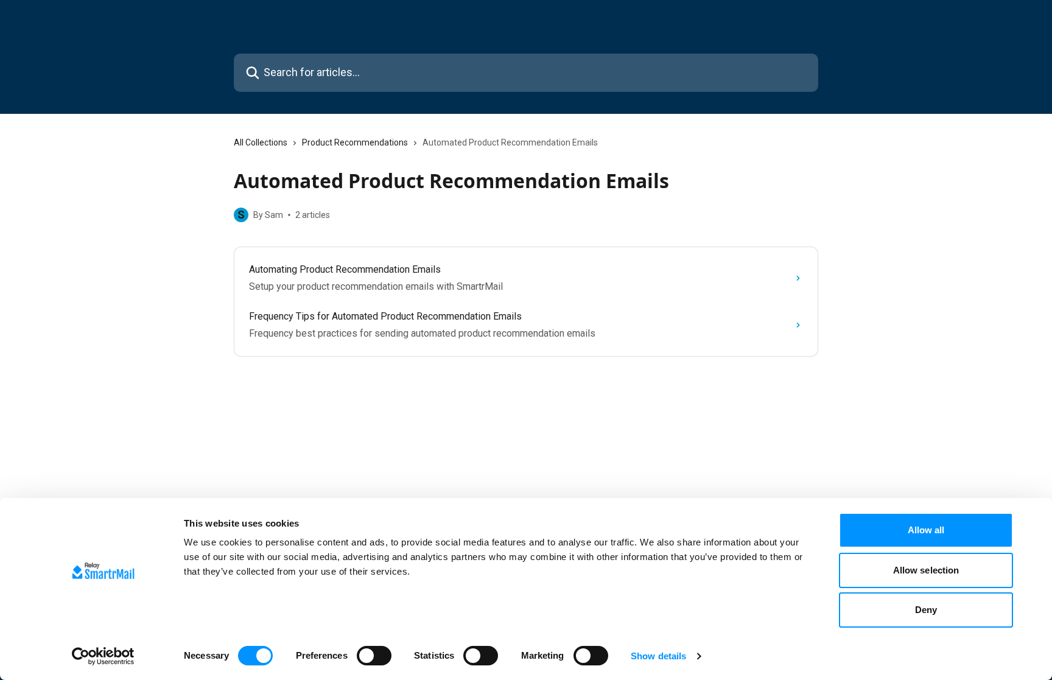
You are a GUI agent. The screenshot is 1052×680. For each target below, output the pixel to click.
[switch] (374, 655)
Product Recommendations (355, 142)
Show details (658, 656)
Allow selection (926, 570)
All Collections (260, 142)
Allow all (926, 530)
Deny (926, 610)
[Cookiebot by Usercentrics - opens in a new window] (103, 656)
